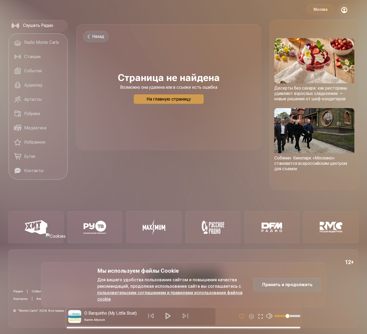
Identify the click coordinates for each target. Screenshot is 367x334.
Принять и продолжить (287, 284)
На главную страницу (169, 99)
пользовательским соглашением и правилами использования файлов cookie (170, 296)
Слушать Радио (38, 25)
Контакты (20, 299)
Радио (18, 291)
